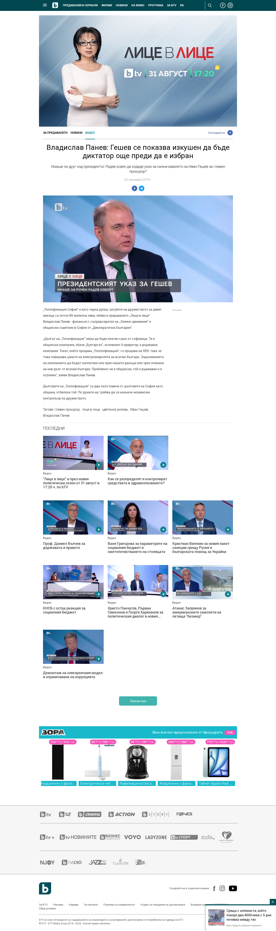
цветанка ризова (115, 409)
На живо (137, 5)
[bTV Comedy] (68, 814)
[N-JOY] (51, 862)
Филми (106, 5)
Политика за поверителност (119, 904)
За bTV (171, 5)
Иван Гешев (139, 409)
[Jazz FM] (101, 862)
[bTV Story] (159, 814)
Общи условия (47, 908)
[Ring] (188, 814)
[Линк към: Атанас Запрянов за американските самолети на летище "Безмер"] (202, 595)
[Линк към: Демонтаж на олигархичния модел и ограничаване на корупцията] (73, 660)
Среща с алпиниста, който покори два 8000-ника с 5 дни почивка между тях (248, 915)
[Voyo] (134, 837)
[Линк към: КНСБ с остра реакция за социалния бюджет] (73, 595)
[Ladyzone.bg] (158, 837)
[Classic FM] (124, 862)
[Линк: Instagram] (220, 888)
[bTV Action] (125, 814)
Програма (155, 5)
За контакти (91, 904)
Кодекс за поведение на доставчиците (163, 904)
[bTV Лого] (45, 888)
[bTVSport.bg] (186, 837)
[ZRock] (145, 862)
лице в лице (91, 409)
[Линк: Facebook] (212, 888)
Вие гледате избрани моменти (243, 925)
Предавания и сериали (80, 5)
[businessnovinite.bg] (112, 837)
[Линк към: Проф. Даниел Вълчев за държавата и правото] (73, 530)
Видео (90, 133)
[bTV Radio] (75, 862)
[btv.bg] (49, 814)
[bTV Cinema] (93, 814)
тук (230, 732)
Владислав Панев (56, 415)
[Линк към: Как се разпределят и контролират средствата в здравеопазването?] (138, 466)
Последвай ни (216, 133)
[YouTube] (231, 888)
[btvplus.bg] (49, 837)
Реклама (58, 904)
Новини (122, 5)
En (182, 5)
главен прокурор (67, 409)
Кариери (73, 904)
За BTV (43, 904)
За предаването (55, 133)
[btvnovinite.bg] (79, 837)
